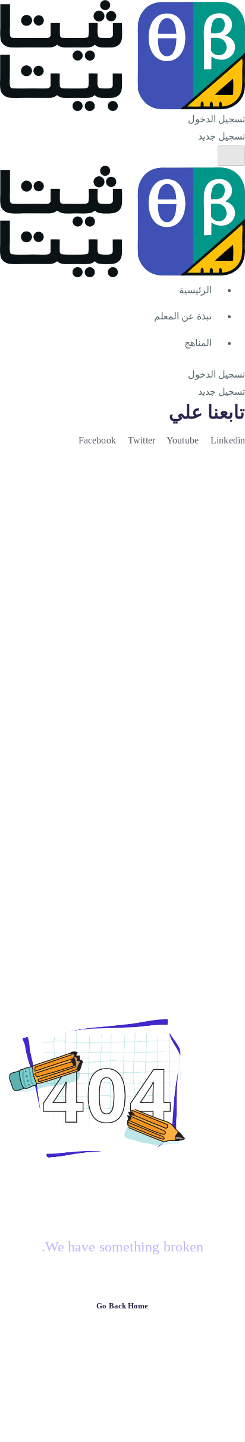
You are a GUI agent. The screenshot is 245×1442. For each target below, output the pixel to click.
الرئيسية (195, 290)
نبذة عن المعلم (183, 316)
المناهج (198, 343)
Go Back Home (122, 1305)
